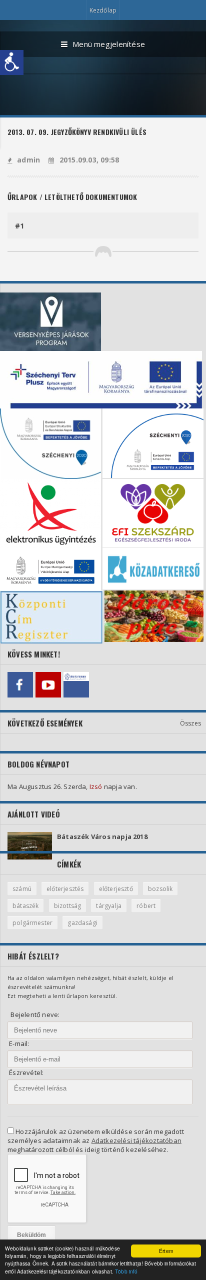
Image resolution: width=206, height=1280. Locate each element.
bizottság (68, 906)
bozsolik (160, 888)
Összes (190, 723)
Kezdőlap (103, 10)
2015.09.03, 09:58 (89, 159)
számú (22, 888)
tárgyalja (109, 906)
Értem (166, 1250)
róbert (146, 906)
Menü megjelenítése (108, 44)
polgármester (32, 922)
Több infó (126, 1271)
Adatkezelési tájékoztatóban (137, 1140)
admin (28, 159)
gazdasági (83, 922)
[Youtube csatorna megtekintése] (48, 685)
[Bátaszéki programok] (76, 685)
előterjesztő (116, 888)
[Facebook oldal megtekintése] (20, 685)
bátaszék (25, 906)
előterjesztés (65, 888)
